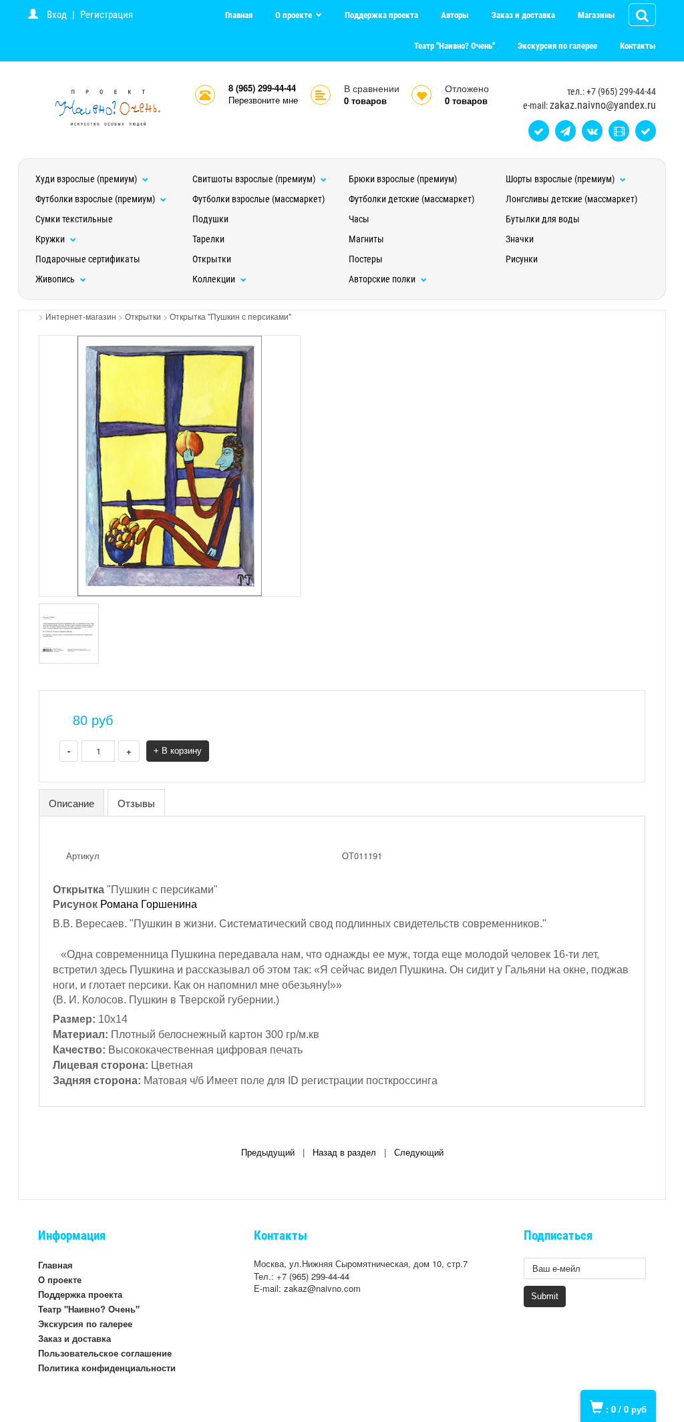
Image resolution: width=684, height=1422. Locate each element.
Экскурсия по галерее (557, 46)
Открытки (211, 259)
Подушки (210, 219)
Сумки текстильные (74, 219)
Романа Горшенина (148, 904)
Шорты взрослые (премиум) (561, 179)
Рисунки (522, 259)
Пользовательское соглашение (105, 1353)
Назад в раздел (344, 1153)
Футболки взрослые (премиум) (96, 199)
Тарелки (208, 239)
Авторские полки (383, 279)
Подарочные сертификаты (87, 259)
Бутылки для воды (543, 219)
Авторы (455, 15)
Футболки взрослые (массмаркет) (258, 199)
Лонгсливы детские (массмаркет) (571, 199)
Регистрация (106, 15)
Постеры (366, 259)
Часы (359, 219)
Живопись (56, 279)
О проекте (294, 15)
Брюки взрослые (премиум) (403, 179)
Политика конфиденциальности (107, 1367)
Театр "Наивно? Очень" (454, 46)
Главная (238, 15)
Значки (520, 239)
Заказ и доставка (523, 15)
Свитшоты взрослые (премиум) (254, 179)
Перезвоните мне (263, 99)
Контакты (638, 46)
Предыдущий (268, 1153)
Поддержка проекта (381, 15)
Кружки (51, 239)
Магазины (596, 15)
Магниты (366, 239)
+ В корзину (178, 751)
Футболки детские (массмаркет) (411, 199)
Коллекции (214, 279)
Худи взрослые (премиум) (87, 179)
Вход (57, 15)
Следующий (419, 1153)
